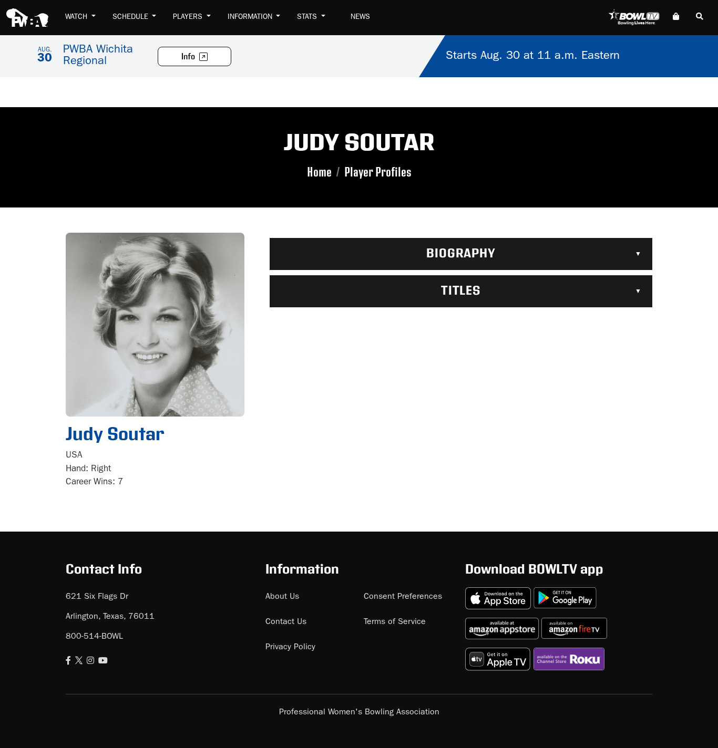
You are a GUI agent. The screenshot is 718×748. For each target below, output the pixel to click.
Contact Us (285, 622)
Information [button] (251, 17)
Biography (461, 253)
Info (189, 57)
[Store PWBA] (676, 17)
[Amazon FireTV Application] (574, 624)
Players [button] (188, 17)
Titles (461, 291)
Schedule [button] (131, 17)
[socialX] (79, 662)
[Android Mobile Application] (565, 593)
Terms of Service (395, 622)
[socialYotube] (103, 662)
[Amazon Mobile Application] (503, 624)
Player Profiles (378, 172)
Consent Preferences (403, 597)
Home (319, 172)
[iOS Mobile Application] (499, 593)
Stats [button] (308, 17)
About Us (282, 597)
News (360, 17)
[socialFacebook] (68, 662)
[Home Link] (27, 18)
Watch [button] (77, 17)
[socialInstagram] (90, 662)
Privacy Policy (290, 647)
